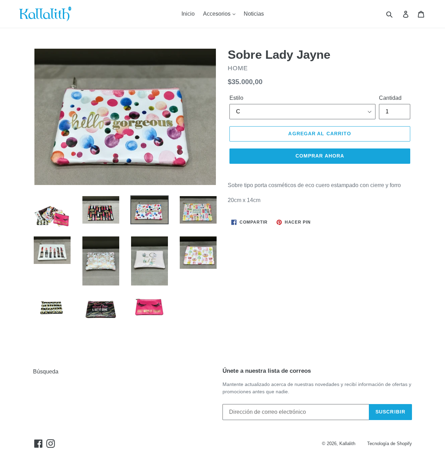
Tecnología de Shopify (389, 443)
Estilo (236, 98)
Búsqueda (45, 372)
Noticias (254, 14)
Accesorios (217, 14)
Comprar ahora (320, 156)
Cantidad (390, 98)
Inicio (188, 14)
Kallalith (347, 443)
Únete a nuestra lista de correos (266, 371)
